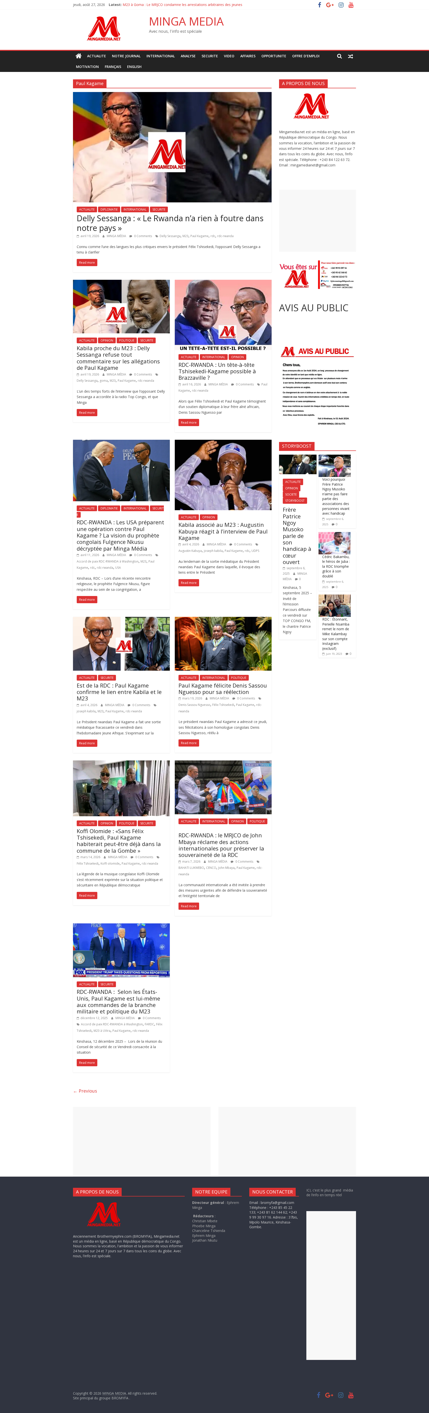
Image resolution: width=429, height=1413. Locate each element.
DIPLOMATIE (109, 209)
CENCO (211, 868)
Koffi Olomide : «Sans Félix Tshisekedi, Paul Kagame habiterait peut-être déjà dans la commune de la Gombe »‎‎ (119, 840)
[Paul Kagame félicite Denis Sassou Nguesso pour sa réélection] (223, 620)
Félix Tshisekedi (223, 705)
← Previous (85, 1091)
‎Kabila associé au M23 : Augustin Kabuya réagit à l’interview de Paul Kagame (223, 531)
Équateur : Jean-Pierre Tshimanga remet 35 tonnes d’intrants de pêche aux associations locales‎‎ (199, 4)
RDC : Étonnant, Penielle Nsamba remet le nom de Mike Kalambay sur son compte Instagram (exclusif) (335, 634)
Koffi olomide (110, 863)
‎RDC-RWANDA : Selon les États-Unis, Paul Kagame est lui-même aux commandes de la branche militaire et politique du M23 (118, 1001)
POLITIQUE (126, 340)
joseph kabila (213, 551)
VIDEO (229, 56)
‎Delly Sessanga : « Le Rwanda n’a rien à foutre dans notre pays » (170, 223)
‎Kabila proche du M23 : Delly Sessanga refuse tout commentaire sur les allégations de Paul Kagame (118, 357)
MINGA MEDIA (186, 21)
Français (113, 66)
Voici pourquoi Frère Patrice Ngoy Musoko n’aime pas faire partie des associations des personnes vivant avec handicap (336, 496)
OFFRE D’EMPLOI (306, 56)
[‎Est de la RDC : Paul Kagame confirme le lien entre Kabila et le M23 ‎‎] (121, 620)
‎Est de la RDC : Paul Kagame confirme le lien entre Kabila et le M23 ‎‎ (119, 692)
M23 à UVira (102, 1031)
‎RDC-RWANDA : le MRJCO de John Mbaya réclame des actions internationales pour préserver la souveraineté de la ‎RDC (221, 844)
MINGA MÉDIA (117, 236)
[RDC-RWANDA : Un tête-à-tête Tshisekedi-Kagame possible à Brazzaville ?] (223, 282)
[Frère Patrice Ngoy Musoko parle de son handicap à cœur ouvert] (298, 457)
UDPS (255, 551)
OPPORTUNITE (273, 56)
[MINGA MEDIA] (78, 56)
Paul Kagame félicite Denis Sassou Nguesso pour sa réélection (223, 688)
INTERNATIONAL (160, 56)
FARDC (149, 1024)
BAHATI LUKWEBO (191, 868)
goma (104, 380)
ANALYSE (188, 56)
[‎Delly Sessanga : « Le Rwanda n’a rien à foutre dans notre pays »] (172, 95)
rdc (213, 236)
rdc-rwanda (225, 236)
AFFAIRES (247, 56)
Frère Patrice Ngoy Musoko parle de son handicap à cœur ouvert (297, 535)
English (134, 66)
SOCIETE (291, 494)
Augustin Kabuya (190, 551)
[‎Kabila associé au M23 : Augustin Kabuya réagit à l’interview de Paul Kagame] (223, 442)
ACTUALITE (96, 56)
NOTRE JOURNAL (126, 56)
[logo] (108, 1202)
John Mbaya (226, 868)
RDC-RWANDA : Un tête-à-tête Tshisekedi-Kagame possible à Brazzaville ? (217, 371)
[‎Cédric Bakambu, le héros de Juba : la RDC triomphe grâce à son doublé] (335, 534)
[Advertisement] (317, 221)
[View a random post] (350, 56)
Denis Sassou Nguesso (194, 705)
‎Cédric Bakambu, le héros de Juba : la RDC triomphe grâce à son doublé (336, 566)
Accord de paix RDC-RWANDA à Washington (108, 561)
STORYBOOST (295, 501)
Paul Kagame (199, 236)
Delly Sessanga (170, 236)
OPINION (107, 340)
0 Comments (142, 236)
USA (118, 567)
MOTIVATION (87, 66)
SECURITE (210, 56)
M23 (185, 236)
